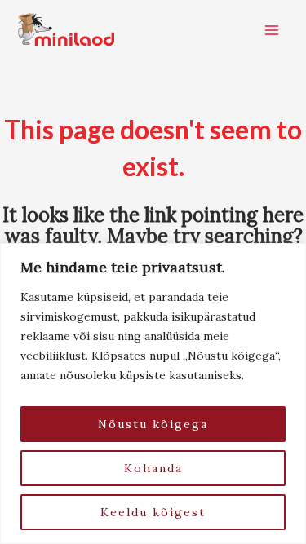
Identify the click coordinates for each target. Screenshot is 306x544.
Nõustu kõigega (153, 424)
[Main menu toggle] (272, 30)
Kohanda (153, 468)
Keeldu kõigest (153, 512)
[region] (153, 393)
